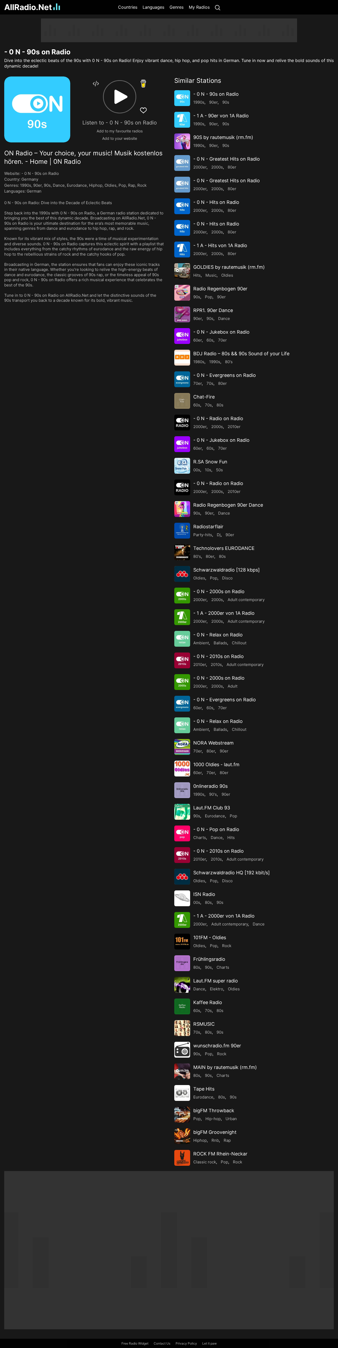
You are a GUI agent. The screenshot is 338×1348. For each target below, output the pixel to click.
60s (209, 340)
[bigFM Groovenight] (182, 1136)
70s (209, 383)
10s (208, 469)
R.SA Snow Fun (210, 461)
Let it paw (209, 1343)
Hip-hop (213, 1118)
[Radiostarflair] (182, 531)
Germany (29, 179)
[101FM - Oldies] (182, 941)
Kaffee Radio (207, 1002)
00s (196, 469)
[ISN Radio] (182, 898)
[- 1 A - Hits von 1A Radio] (182, 249)
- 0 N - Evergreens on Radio (224, 375)
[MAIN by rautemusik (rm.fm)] (182, 1071)
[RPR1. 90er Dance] (182, 314)
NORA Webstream (213, 743)
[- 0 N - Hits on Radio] (182, 206)
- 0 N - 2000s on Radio (219, 591)
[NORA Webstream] (182, 747)
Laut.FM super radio (215, 981)
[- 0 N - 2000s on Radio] (182, 595)
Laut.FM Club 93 (211, 807)
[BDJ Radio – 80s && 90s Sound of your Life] (182, 358)
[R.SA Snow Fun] (182, 466)
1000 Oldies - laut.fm (216, 764)
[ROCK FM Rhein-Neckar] (182, 1158)
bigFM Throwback (213, 1110)
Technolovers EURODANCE (224, 548)
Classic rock (204, 1161)
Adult (232, 686)
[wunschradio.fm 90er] (182, 1050)
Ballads (220, 642)
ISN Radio (204, 894)
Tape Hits (203, 1089)
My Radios (199, 7)
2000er (199, 167)
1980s (198, 361)
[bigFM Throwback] (182, 1114)
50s (219, 469)
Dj (219, 534)
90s (47, 185)
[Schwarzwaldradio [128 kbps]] (182, 574)
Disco (227, 578)
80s (220, 404)
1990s (25, 185)
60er (197, 340)
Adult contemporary (246, 599)
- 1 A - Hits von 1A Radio (220, 245)
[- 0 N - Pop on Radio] (182, 833)
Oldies (110, 185)
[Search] (217, 7)
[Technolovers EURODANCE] (182, 552)
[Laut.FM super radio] (182, 985)
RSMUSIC (204, 1024)
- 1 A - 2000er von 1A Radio (224, 613)
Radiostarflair (208, 526)
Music (211, 275)
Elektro (216, 988)
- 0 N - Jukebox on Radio (221, 332)
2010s (216, 664)
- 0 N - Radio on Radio (218, 418)
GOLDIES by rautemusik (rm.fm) (229, 267)
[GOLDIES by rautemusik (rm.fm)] (182, 271)
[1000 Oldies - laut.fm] (182, 768)
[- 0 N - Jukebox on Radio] (182, 336)
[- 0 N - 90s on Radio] (182, 98)
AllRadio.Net (28, 7)
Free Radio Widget (134, 1343)
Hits (197, 275)
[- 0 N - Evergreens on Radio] (182, 379)
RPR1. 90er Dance (213, 310)
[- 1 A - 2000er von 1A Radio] (182, 617)
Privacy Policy (186, 1343)
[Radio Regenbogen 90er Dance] (182, 509)
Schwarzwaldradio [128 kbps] (226, 570)
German (34, 191)
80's (229, 361)
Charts (199, 837)
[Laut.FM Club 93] (182, 812)
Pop (122, 185)
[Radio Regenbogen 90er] (182, 293)
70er (222, 340)
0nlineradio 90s (210, 786)
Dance (59, 185)
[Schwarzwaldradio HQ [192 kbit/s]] (182, 877)
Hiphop (95, 185)
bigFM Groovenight (215, 1132)
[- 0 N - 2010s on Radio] (182, 660)
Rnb (215, 1140)
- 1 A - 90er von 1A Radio (221, 115)
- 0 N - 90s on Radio (216, 94)
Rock (142, 185)
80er (232, 167)
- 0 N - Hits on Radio (216, 202)
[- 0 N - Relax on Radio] (182, 639)
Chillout (239, 642)
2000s (217, 167)
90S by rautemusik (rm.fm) (223, 137)
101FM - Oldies (209, 937)
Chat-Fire (204, 397)
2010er (234, 426)
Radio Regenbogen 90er (220, 288)
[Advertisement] (169, 30)
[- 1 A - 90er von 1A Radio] (182, 120)
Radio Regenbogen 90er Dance (228, 505)
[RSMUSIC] (182, 1028)
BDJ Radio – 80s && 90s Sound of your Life (241, 353)
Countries (127, 7)
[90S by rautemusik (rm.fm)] (182, 141)
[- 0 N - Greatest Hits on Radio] (182, 163)
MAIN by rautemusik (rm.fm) (225, 1067)
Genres (177, 7)
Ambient (201, 642)
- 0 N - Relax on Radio (218, 634)
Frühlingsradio (209, 959)
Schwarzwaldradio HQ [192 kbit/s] (231, 872)
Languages (153, 7)
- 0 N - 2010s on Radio (218, 656)
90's (213, 794)
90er (37, 185)
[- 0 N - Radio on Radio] (182, 422)
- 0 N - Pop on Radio (216, 829)
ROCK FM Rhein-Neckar (220, 1154)
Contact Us (162, 1343)
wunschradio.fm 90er (217, 1045)
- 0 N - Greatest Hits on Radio (226, 159)
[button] (119, 96)
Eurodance (77, 185)
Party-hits (202, 534)
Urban (231, 1118)
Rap (131, 185)
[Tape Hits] (182, 1093)
